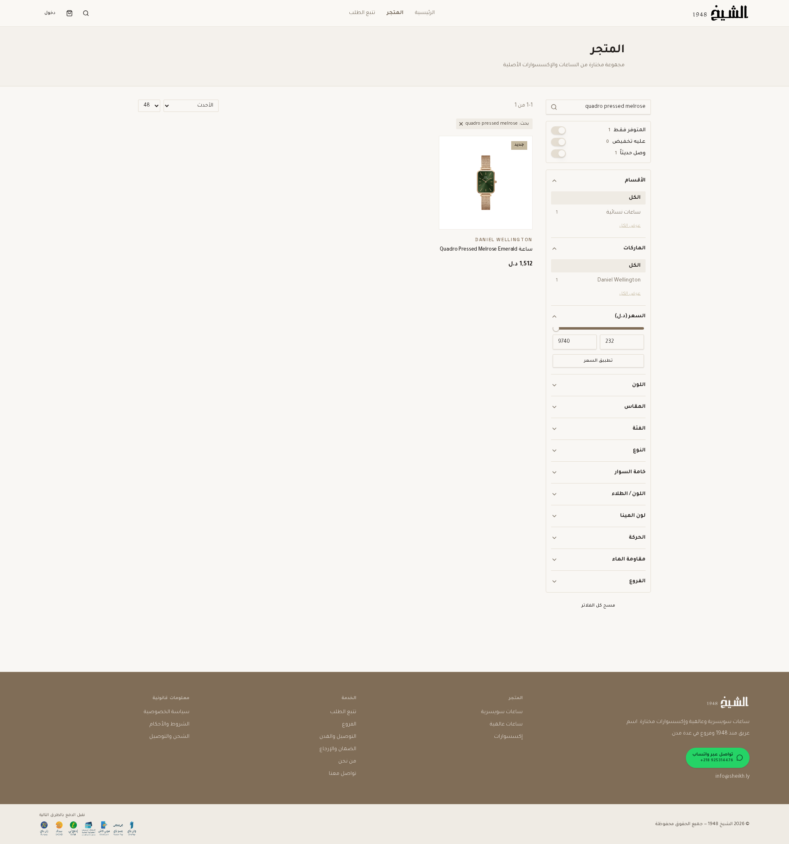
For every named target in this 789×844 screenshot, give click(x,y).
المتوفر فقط (627, 130)
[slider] (556, 328)
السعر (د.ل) (630, 316)
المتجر (395, 13)
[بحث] (85, 13)
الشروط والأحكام (169, 725)
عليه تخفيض (626, 142)
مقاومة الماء (629, 560)
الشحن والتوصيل (169, 737)
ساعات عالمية (506, 725)
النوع (639, 450)
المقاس (635, 407)
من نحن (347, 762)
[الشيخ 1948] (720, 13)
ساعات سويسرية (502, 712)
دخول (49, 13)
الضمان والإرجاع (337, 749)
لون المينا (633, 516)
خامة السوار (630, 472)
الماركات (634, 248)
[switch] (558, 130)
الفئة (639, 429)
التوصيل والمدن (337, 737)
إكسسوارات (508, 737)
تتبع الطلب (362, 13)
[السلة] (69, 13)
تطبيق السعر (598, 360)
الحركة (637, 538)
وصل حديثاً (630, 153)
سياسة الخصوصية (166, 712)
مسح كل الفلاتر (598, 605)
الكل (635, 198)
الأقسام (635, 181)
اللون (639, 385)
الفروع (637, 581)
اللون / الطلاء (628, 494)
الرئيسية (425, 13)
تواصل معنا (342, 774)
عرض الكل (630, 225)
